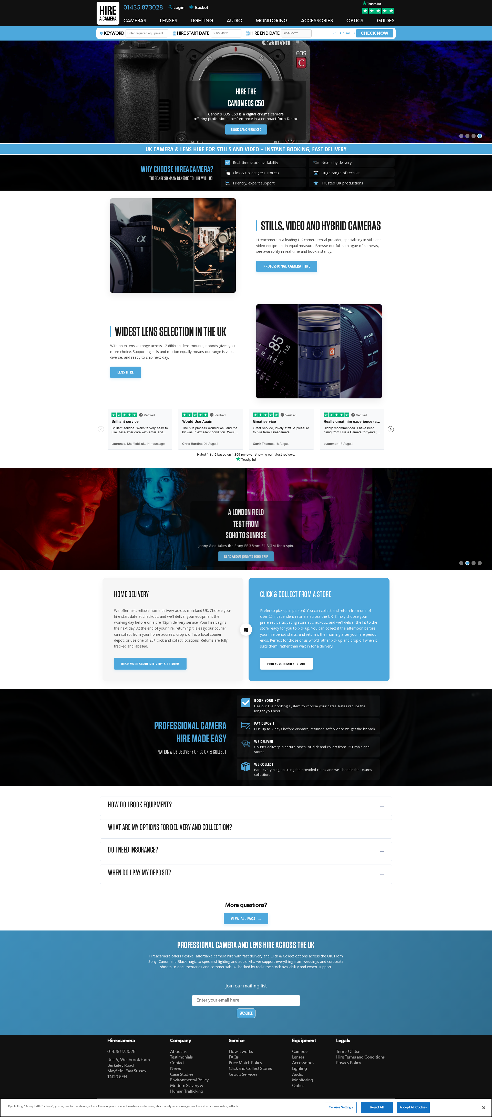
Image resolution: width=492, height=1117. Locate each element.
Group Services (243, 1074)
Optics (298, 1085)
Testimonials (181, 1057)
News (175, 1068)
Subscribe (246, 1013)
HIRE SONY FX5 (246, 129)
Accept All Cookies (413, 1107)
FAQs (234, 1057)
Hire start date (193, 33)
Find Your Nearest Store (286, 663)
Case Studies (181, 1074)
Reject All (377, 1107)
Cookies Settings (341, 1107)
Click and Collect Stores (250, 1068)
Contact (177, 1063)
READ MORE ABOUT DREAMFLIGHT (246, 556)
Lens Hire (125, 372)
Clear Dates (344, 33)
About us (178, 1051)
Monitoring (302, 1080)
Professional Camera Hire (286, 266)
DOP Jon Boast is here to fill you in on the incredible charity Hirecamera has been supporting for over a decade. (246, 543)
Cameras (300, 1051)
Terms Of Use (348, 1051)
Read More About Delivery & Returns (150, 663)
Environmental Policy (189, 1080)
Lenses (298, 1057)
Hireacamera (121, 1040)
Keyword (114, 33)
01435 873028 (143, 8)
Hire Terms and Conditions (360, 1057)
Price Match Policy (245, 1063)
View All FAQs (246, 918)
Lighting (299, 1068)
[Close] (483, 1107)
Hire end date (265, 33)
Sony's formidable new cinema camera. (245, 118)
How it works (241, 1051)
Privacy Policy (348, 1063)
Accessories (303, 1063)
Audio (297, 1074)
